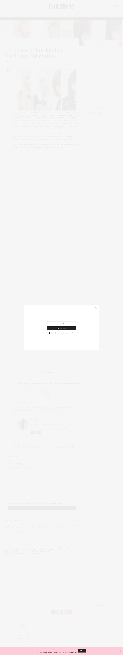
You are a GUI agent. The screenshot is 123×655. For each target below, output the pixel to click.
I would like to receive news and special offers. (62, 332)
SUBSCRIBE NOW (61, 328)
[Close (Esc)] (96, 308)
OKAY (82, 650)
